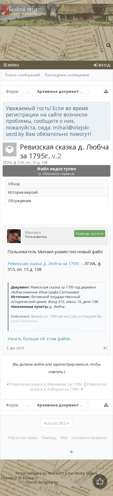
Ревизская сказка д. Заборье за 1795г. (68, 387)
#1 (105, 348)
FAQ (64, 437)
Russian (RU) (55, 423)
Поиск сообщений (22, 75)
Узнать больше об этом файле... (40, 338)
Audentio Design (72, 482)
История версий (23, 192)
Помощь (49, 437)
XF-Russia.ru (28, 477)
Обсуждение (19, 200)
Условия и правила (88, 437)
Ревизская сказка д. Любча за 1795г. (44, 263)
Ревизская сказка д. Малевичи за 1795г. (46, 384)
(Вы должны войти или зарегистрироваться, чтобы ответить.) (56, 368)
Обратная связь (23, 437)
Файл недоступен (56, 171)
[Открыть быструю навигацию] (106, 91)
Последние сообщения (67, 75)
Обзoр (14, 183)
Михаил (33, 232)
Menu (13, 65)
